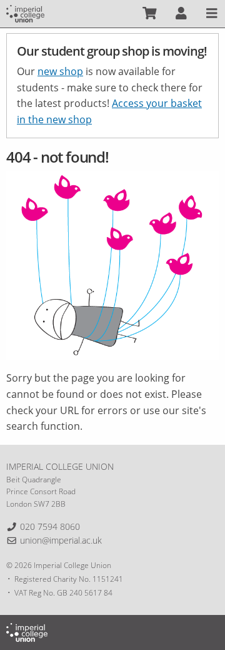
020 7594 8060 (50, 526)
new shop (60, 71)
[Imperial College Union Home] (25, 12)
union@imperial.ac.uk (61, 540)
